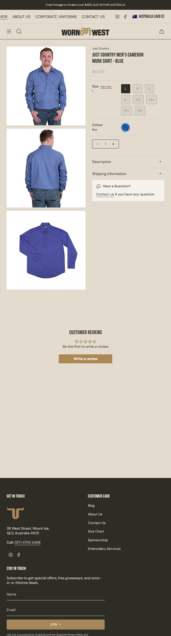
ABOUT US (46, 16)
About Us (95, 514)
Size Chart (96, 531)
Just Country (100, 48)
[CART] (162, 31)
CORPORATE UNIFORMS (81, 16)
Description (101, 161)
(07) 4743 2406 (19, 16)
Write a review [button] (86, 358)
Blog (91, 505)
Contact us (105, 194)
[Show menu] (8, 31)
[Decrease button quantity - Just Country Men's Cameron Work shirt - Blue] (97, 144)
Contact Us (97, 523)
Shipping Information (109, 173)
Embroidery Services (104, 549)
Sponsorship (98, 540)
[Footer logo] (15, 513)
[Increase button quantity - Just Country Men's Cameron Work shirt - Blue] (113, 144)
